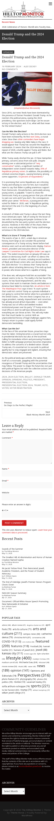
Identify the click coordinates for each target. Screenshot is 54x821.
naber (32, 666)
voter (5, 387)
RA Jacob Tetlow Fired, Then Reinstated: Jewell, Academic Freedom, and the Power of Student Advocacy (23, 571)
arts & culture (22, 629)
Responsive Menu (50, 3)
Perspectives (34, 675)
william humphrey (41, 690)
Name (5, 468)
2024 (4, 376)
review (19, 681)
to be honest (10, 689)
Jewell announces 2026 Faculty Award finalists (22, 28)
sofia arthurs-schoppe (16, 686)
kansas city (12, 653)
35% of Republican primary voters (24, 170)
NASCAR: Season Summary (14, 593)
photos (42, 679)
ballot (29, 376)
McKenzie (24, 200)
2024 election (16, 376)
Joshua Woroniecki (31, 108)
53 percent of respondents (30, 176)
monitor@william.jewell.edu (30, 766)
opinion (6, 379)
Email (5, 480)
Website (5, 492)
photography (28, 679)
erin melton (28, 642)
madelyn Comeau (41, 659)
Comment (7, 437)
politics (27, 379)
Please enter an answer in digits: (16, 504)
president (39, 379)
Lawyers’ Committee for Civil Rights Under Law (23, 251)
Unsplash (19, 108)
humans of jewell (24, 650)
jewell (41, 649)
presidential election (14, 382)
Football (36, 646)
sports (40, 685)
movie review (9, 666)
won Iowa (34, 136)
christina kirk (22, 637)
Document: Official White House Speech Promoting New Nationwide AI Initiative (25, 602)
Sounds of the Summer (12, 549)
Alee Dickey (30, 66)
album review (19, 625)
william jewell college (13, 692)
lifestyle (18, 658)
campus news (31, 633)
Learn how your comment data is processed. (27, 531)
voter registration (21, 387)
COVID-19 (11, 641)
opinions (17, 379)
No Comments (10, 69)
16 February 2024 (11, 66)
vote (45, 385)
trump (37, 385)
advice (6, 625)
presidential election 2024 (17, 385)
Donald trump (42, 376)
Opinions (8, 52)
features (20, 646)
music (22, 666)
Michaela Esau (28, 662)
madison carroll (10, 662)
